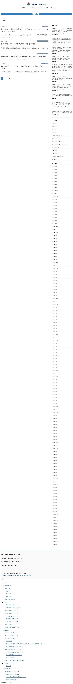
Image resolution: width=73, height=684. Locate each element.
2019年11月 (55, 409)
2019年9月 (54, 415)
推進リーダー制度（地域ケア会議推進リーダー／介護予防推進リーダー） (25, 643)
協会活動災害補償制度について (14, 655)
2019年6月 (54, 424)
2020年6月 (54, 388)
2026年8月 (54, 166)
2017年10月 (55, 484)
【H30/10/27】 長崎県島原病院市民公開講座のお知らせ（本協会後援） (24, 56)
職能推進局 (54, 150)
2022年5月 (54, 319)
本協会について (7, 585)
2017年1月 (54, 511)
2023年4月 (54, 286)
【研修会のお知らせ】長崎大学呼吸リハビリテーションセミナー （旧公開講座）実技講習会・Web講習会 (62, 113)
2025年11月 (55, 193)
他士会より (54, 132)
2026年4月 (54, 178)
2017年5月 (54, 499)
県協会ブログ (45, 63)
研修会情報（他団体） (43, 41)
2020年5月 (54, 391)
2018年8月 (54, 454)
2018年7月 (54, 457)
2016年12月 (55, 514)
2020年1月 (54, 403)
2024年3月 (54, 253)
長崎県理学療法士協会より (58, 156)
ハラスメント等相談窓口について (14, 652)
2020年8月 (54, 382)
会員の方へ (6, 630)
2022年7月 (54, 313)
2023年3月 (54, 289)
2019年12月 (55, 406)
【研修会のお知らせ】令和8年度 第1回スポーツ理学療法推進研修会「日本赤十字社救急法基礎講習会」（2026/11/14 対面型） (62, 58)
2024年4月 (54, 250)
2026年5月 (54, 175)
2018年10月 (55, 448)
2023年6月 (54, 280)
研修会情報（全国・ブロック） (59, 144)
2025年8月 (54, 202)
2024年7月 (54, 241)
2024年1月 (54, 259)
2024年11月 (55, 229)
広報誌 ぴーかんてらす (12, 616)
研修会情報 (9, 641)
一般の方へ (6, 602)
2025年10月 (55, 196)
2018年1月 (54, 475)
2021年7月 (54, 349)
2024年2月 (54, 256)
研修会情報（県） (56, 147)
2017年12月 (55, 478)
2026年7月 (54, 169)
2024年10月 (55, 232)
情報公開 (8, 596)
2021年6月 (54, 352)
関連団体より (55, 159)
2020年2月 (54, 400)
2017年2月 (54, 508)
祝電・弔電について (11, 679)
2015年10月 (55, 541)
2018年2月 (54, 472)
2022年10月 (55, 304)
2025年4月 (54, 214)
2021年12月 (55, 334)
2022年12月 (55, 298)
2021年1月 (54, 367)
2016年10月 (55, 520)
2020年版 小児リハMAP (12, 621)
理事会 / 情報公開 (10, 657)
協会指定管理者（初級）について (14, 646)
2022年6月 (54, 316)
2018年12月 (55, 442)
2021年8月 (54, 346)
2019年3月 (54, 433)
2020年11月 (55, 373)
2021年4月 (54, 358)
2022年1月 (54, 331)
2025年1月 (54, 223)
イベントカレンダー (11, 632)
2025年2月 (54, 220)
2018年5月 (54, 463)
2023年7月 (54, 277)
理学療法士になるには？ (12, 610)
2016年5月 (54, 529)
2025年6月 (54, 208)
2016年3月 (54, 532)
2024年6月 (54, 244)
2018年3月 (54, 469)
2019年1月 (54, 439)
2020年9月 (54, 379)
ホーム (5, 583)
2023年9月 (54, 271)
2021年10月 (55, 340)
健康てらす (9, 624)
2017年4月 (54, 502)
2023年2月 (54, 292)
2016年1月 (54, 538)
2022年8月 (54, 310)
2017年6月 (54, 496)
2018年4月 (54, 466)
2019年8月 (54, 418)
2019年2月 (54, 436)
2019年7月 (54, 421)
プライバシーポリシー (12, 635)
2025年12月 (55, 190)
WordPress (8, 575)
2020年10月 (55, 376)
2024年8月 (54, 238)
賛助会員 (8, 666)
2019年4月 (54, 430)
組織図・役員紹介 (10, 599)
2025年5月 (54, 211)
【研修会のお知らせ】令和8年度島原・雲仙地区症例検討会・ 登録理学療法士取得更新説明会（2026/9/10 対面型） (62, 78)
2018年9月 (54, 451)
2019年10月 (55, 412)
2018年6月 (54, 460)
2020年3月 (54, 397)
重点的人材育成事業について (13, 649)
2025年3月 (54, 217)
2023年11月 (55, 265)
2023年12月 (55, 262)
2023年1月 (54, 295)
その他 (53, 123)
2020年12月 (55, 370)
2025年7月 (54, 205)
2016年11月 (55, 517)
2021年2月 (54, 364)
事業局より (45, 26)
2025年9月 (54, 199)
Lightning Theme (16, 575)
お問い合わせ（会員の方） (13, 671)
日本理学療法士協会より (57, 135)
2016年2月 (54, 535)
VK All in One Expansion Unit (26, 575)
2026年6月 (54, 172)
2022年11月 (55, 301)
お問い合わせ (6, 668)
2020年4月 (54, 394)
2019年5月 (54, 427)
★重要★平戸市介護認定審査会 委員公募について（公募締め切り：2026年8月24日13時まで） (62, 95)
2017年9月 (54, 487)
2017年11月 (55, 481)
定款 (7, 591)
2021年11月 (55, 337)
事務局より (54, 126)
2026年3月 (54, 181)
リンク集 (5, 663)
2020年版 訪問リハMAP (12, 618)
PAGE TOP (9, 682)
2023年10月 (55, 268)
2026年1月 (54, 187)
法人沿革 (8, 594)
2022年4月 (54, 322)
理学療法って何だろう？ (12, 604)
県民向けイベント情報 (12, 613)
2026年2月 (54, 184)
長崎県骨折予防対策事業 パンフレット (16, 627)
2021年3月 (54, 361)
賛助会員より (55, 153)
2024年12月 (55, 226)
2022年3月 (54, 325)
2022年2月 (54, 328)
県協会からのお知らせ (12, 638)
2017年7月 (54, 493)
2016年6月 (54, 526)
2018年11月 (55, 445)
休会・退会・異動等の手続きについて (16, 660)
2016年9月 (54, 523)
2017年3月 (54, 505)
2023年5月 (54, 283)
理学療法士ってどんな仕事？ (13, 607)
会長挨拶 (8, 588)
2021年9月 (54, 343)
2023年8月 (54, 274)
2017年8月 (54, 490)
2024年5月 (54, 247)
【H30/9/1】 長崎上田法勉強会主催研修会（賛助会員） (19, 44)
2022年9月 (54, 307)
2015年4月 (54, 544)
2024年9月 (54, 235)
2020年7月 (54, 385)
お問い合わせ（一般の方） (13, 674)
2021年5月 (54, 355)
